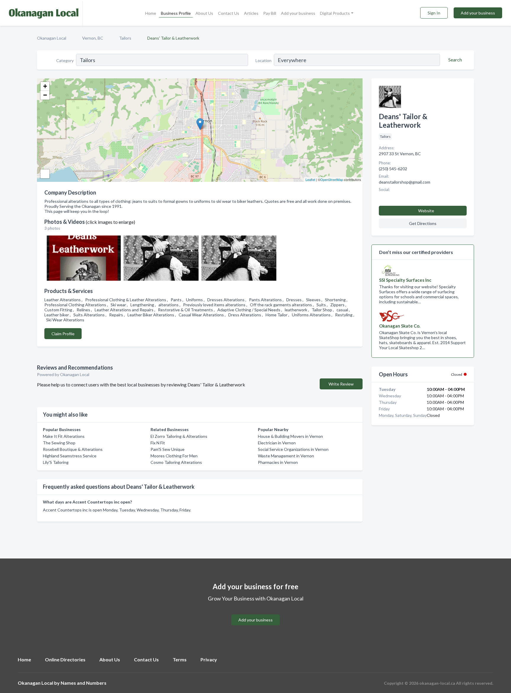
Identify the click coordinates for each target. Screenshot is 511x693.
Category (65, 60)
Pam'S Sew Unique (168, 449)
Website (426, 210)
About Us (204, 13)
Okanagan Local (51, 38)
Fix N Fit (158, 442)
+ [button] (45, 86)
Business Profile (176, 13)
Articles (251, 13)
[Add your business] (255, 613)
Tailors (125, 38)
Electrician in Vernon (277, 442)
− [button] (45, 95)
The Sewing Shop (59, 442)
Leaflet (310, 179)
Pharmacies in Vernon (278, 462)
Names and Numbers (83, 683)
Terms (180, 659)
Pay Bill (269, 13)
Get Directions (422, 223)
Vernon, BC (92, 38)
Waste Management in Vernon (286, 455)
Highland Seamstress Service (69, 455)
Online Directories (65, 659)
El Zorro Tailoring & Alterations (179, 436)
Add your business (298, 13)
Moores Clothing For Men (174, 455)
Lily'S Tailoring (56, 462)
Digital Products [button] (335, 13)
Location (263, 60)
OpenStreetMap (331, 179)
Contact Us (228, 13)
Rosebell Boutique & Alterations (73, 449)
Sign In (434, 12)
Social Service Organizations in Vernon (293, 449)
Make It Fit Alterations (64, 436)
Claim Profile (63, 333)
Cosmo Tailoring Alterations (176, 462)
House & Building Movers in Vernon (290, 436)
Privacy (208, 659)
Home (150, 13)
